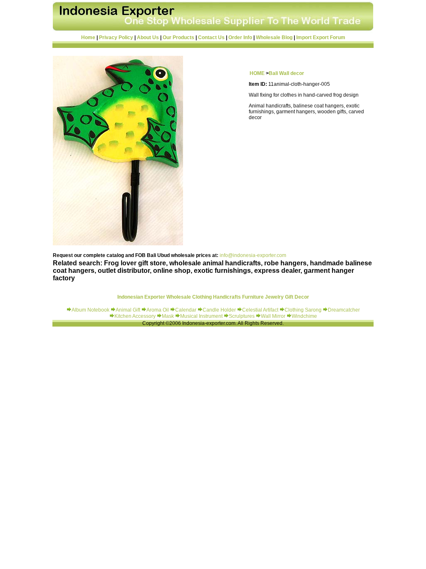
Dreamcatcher (344, 310)
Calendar (186, 310)
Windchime (304, 316)
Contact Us (211, 37)
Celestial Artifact (260, 310)
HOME (257, 73)
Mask (168, 316)
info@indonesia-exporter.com (253, 255)
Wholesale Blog (274, 37)
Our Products (178, 37)
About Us (148, 37)
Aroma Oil (157, 310)
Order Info (240, 37)
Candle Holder (219, 310)
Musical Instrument (202, 316)
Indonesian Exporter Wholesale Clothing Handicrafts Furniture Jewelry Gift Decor (213, 297)
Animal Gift (128, 310)
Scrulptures (242, 316)
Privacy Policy (116, 37)
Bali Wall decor (286, 73)
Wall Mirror (273, 316)
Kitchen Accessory (135, 316)
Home (88, 37)
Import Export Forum (320, 37)
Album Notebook (90, 310)
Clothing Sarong (303, 310)
